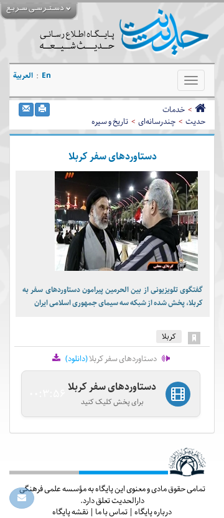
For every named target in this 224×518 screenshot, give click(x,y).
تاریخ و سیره (109, 121)
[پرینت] (42, 109)
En (46, 76)
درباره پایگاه (153, 512)
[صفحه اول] (200, 109)
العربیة (23, 76)
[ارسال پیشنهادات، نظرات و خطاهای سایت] (21, 498)
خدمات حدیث (183, 115)
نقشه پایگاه (70, 512)
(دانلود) (76, 358)
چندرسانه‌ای (156, 121)
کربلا (169, 336)
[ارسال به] (26, 109)
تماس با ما (111, 512)
